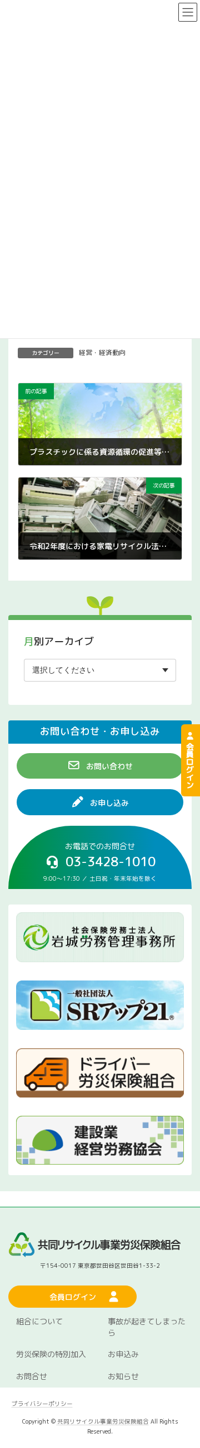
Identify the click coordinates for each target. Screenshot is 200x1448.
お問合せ (31, 1376)
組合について (39, 1321)
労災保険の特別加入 (51, 1354)
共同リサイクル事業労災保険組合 (103, 1421)
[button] (100, 766)
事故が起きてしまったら (147, 1327)
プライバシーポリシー (42, 1404)
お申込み (123, 1354)
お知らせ (123, 1376)
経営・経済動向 (102, 352)
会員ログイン (190, 764)
